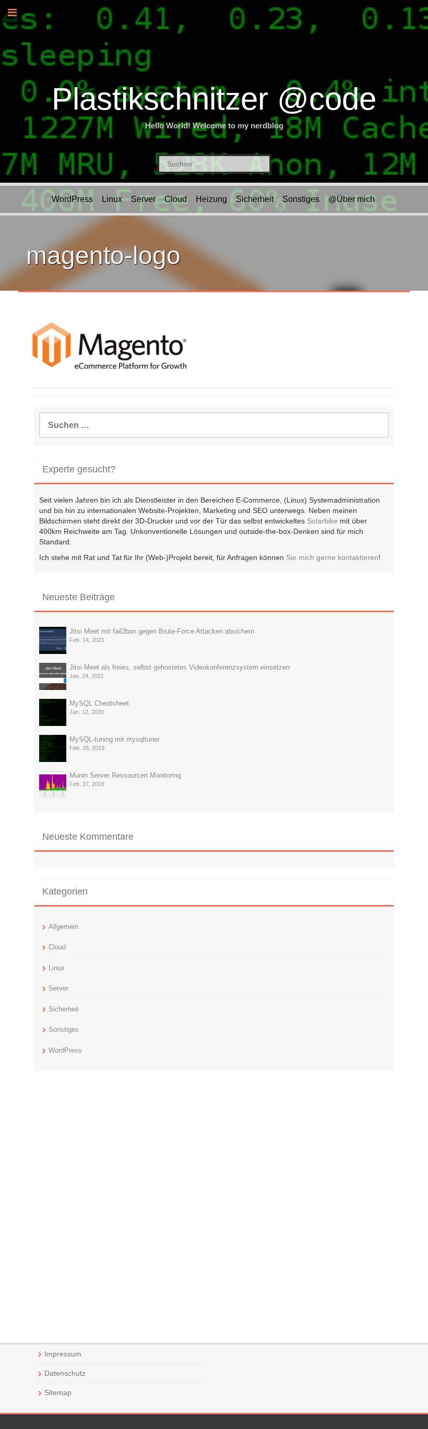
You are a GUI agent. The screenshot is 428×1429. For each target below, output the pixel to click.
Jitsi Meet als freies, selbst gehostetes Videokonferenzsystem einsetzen (179, 667)
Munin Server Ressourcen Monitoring (125, 775)
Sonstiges (300, 199)
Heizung (211, 199)
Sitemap (58, 1392)
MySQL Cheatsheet (99, 703)
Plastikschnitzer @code (214, 98)
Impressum (62, 1354)
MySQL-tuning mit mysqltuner (114, 739)
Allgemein (63, 927)
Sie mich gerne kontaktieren (332, 557)
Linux (112, 199)
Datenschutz (65, 1373)
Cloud (175, 199)
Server (143, 199)
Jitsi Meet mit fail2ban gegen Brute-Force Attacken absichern (161, 631)
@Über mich (351, 199)
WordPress (72, 199)
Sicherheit (255, 199)
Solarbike (322, 521)
